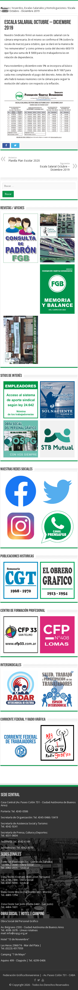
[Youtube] (42, 980)
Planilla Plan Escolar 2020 (24, 159)
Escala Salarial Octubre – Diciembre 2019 (55, 166)
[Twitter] (38, 980)
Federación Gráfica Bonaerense (21, 975)
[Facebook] (35, 980)
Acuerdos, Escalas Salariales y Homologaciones (39, 7)
